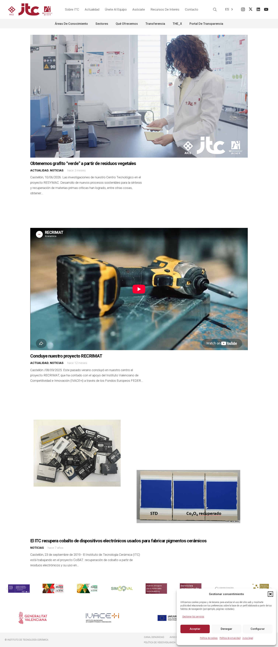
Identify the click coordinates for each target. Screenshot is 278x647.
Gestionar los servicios (193, 616)
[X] (251, 9)
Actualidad (39, 170)
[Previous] (7, 588)
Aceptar (195, 629)
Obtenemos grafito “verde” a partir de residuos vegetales (83, 163)
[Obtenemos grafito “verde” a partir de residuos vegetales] (139, 96)
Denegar (226, 629)
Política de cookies (209, 638)
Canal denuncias (154, 637)
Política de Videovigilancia (159, 642)
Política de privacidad (230, 638)
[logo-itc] (30, 9)
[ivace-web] (102, 618)
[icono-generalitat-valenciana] (33, 618)
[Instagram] (243, 9)
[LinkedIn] (258, 9)
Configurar (258, 629)
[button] (270, 594)
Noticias (57, 170)
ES (227, 9)
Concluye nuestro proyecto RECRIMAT (66, 356)
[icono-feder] (172, 618)
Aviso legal (247, 638)
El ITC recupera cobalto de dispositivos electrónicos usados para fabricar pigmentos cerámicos (118, 540)
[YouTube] (266, 9)
